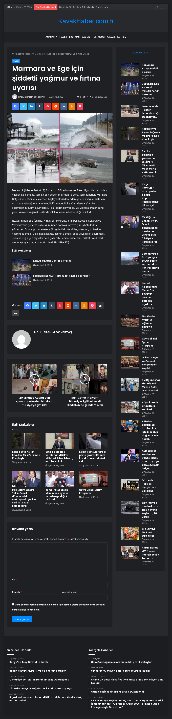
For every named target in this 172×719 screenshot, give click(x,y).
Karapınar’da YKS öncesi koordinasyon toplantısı (150, 553)
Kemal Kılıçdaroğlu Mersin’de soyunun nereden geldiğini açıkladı (57, 494)
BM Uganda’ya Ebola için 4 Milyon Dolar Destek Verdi (151, 385)
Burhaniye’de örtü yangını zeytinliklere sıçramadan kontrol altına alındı (150, 262)
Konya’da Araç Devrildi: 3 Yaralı (52, 260)
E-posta (17, 592)
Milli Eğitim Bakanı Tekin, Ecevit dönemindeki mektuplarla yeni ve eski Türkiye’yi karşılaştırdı (24, 497)
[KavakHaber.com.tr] (86, 21)
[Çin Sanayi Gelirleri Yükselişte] (130, 533)
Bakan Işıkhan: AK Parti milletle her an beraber (61, 276)
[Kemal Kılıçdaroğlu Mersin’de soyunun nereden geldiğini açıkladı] (60, 479)
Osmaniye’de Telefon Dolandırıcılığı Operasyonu (84, 7)
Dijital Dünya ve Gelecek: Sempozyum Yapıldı (150, 363)
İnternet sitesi (69, 592)
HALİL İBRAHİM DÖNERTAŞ (31, 97)
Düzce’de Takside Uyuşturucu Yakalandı (149, 486)
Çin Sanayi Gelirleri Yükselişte (148, 532)
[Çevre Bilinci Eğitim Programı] (93, 479)
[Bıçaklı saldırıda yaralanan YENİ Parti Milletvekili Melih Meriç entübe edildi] (60, 441)
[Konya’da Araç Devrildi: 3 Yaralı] (21, 265)
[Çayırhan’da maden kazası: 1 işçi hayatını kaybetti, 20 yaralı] (130, 507)
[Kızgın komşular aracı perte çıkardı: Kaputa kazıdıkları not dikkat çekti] (93, 441)
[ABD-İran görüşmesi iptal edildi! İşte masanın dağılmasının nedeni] (130, 426)
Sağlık (86, 37)
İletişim (121, 37)
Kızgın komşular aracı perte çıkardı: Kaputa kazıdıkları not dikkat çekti (92, 456)
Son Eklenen (140, 52)
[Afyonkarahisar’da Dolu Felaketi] (130, 407)
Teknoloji (98, 37)
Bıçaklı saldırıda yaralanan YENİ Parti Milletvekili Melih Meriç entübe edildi (59, 456)
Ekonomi (74, 37)
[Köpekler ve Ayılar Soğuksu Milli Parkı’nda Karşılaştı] (26, 441)
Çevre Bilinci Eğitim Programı (90, 491)
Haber (63, 37)
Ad (14, 579)
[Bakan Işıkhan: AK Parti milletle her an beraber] (21, 280)
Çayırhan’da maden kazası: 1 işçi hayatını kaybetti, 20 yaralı (151, 510)
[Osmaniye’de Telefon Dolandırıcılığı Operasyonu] (130, 111)
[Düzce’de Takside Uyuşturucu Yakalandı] (130, 485)
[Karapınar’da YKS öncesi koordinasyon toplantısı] (130, 552)
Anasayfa (51, 37)
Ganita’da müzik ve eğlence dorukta (148, 321)
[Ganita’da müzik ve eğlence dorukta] (130, 321)
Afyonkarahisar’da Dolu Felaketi (150, 406)
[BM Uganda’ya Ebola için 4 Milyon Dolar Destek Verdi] (130, 384)
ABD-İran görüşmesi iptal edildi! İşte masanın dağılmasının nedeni (150, 430)
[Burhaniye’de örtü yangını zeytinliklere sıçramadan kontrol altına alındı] (130, 258)
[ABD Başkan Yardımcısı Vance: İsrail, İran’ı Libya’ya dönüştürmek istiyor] (130, 455)
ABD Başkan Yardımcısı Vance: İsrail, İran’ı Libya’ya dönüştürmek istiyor (150, 459)
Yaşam (111, 37)
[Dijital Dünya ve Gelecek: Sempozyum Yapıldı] (130, 362)
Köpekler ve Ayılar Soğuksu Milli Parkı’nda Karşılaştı (26, 455)
